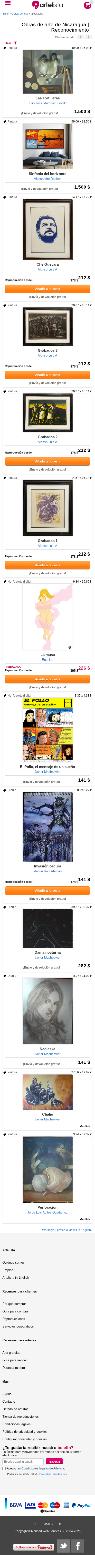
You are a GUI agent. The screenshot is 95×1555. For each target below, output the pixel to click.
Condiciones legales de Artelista (42, 1468)
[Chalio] (47, 1092)
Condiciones (60, 1474)
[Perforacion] (47, 1169)
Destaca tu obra (13, 1368)
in (60, 1524)
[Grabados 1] (47, 508)
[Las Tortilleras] (47, 72)
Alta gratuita (10, 1352)
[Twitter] (63, 1546)
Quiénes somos (13, 1262)
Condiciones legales (16, 1424)
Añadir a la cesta (47, 289)
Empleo (7, 1270)
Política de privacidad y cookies (25, 1431)
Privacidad (45, 1474)
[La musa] (47, 617)
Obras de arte (19, 13)
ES (35, 1524)
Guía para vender (14, 1360)
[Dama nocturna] (47, 928)
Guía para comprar (15, 1311)
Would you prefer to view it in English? (67, 1230)
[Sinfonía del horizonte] (47, 146)
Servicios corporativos (18, 1326)
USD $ (48, 1524)
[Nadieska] (47, 1011)
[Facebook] (77, 1546)
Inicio (5, 13)
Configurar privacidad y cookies (24, 1439)
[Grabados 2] (47, 412)
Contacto (8, 1401)
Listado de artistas (15, 1409)
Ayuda (6, 1394)
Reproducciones (13, 1319)
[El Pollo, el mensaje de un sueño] (47, 730)
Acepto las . (36, 1468)
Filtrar (6, 43)
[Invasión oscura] (47, 827)
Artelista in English (15, 1277)
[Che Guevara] (47, 229)
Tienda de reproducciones (20, 1416)
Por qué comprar (14, 1304)
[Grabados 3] (47, 326)
